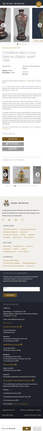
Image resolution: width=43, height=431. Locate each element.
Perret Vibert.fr (24, 251)
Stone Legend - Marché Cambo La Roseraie (18, 380)
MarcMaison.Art (19, 246)
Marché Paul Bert (10, 365)
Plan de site (33, 415)
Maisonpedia (7, 246)
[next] (40, 25)
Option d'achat (29, 237)
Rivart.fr (16, 249)
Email (5, 288)
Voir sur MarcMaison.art (13, 139)
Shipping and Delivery (29, 263)
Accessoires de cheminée (28, 229)
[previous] (3, 25)
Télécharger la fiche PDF (13, 144)
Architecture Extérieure (10, 235)
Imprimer (13, 149)
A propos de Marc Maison (11, 260)
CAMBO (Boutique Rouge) (12, 345)
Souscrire (10, 295)
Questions (30, 266)
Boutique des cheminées (12, 327)
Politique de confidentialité (27, 410)
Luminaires (31, 235)
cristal (27, 81)
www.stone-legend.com (20, 404)
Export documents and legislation (13, 266)
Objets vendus (17, 237)
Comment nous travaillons (11, 263)
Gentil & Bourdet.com (10, 251)
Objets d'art (24, 232)
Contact (39, 415)
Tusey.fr (23, 249)
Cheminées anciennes (10, 229)
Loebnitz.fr (29, 246)
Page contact (7, 323)
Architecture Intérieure (10, 232)
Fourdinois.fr (7, 249)
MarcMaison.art (6, 129)
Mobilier (23, 235)
